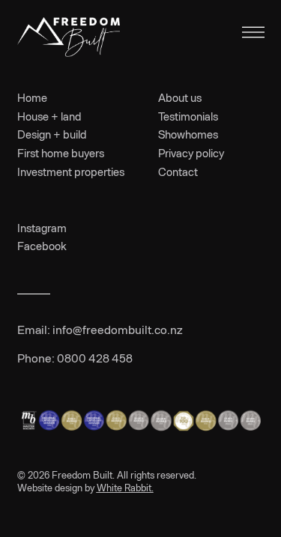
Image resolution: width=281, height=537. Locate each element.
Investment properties (70, 171)
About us (180, 97)
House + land (49, 116)
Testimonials (188, 116)
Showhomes (188, 134)
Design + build (52, 134)
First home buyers (60, 153)
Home (32, 97)
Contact (178, 171)
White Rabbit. (125, 488)
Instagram (42, 227)
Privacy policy (191, 153)
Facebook (42, 245)
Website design (49, 488)
